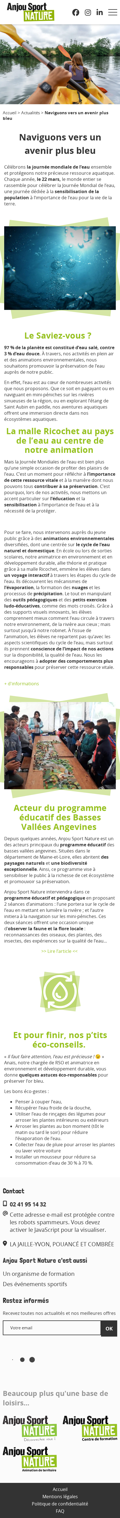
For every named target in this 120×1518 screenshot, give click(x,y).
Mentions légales (60, 1496)
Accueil (9, 112)
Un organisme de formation (39, 1273)
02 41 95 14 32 (28, 1204)
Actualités (30, 112)
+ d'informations (21, 684)
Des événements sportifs (35, 1284)
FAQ (60, 1511)
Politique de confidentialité (60, 1504)
